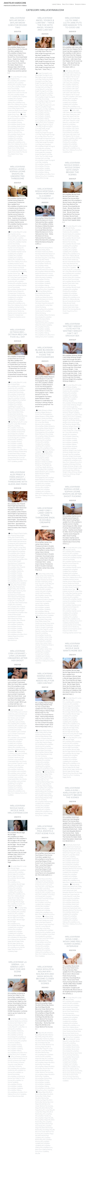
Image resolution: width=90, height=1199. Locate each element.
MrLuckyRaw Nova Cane (71, 1047)
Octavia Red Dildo (17, 412)
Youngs (45, 178)
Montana (48, 303)
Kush (75, 894)
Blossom (48, 464)
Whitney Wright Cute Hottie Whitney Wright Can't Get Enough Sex (72, 468)
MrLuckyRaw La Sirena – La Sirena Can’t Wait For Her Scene (18, 967)
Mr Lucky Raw (15, 77)
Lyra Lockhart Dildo (14, 755)
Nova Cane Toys (68, 1078)
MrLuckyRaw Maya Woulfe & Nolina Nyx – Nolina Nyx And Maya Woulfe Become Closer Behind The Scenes (45, 975)
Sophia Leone (18, 263)
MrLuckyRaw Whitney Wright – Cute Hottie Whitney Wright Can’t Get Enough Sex (72, 330)
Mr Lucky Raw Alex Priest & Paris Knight (17, 602)
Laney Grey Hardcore (46, 576)
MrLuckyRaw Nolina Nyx (43, 1078)
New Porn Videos (68, 4)
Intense (48, 617)
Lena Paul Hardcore (46, 881)
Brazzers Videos (80, 4)
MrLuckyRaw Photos (15, 122)
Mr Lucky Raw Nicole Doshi (72, 271)
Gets (68, 269)
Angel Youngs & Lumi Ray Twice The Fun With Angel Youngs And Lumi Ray (44, 85)
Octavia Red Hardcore (15, 414)
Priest (16, 638)
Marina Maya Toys (47, 782)
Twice (37, 178)
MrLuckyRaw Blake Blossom (44, 426)
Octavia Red (22, 451)
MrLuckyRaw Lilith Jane (70, 87)
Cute (64, 430)
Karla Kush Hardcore (74, 847)
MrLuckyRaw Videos (42, 119)
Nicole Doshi (67, 301)
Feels (71, 1039)
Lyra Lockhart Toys (14, 763)
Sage (64, 777)
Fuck (18, 422)
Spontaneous (12, 640)
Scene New (11, 1096)
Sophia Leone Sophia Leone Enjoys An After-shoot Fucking (72, 585)
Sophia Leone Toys (14, 273)
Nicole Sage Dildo (72, 727)
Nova (76, 1069)
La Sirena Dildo (22, 1019)
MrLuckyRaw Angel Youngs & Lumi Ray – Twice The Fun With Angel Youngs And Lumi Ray (45, 24)
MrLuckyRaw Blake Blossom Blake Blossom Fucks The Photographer (44, 430)
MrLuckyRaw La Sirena (15, 1033)
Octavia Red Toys (16, 459)
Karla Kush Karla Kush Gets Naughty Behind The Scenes (72, 890)
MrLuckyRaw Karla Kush (71, 860)
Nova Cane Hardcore (70, 1073)
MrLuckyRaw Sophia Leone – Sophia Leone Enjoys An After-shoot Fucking (72, 491)
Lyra (15, 753)
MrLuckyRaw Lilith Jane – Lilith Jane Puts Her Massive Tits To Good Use (72, 23)
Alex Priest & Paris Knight (18, 533)
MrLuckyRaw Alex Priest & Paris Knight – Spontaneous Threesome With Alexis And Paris (17, 478)
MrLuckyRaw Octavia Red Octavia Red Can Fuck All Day (16, 396)
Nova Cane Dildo (72, 1029)
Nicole (77, 299)
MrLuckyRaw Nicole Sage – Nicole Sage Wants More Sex (72, 647)
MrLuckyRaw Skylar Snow (16, 124)
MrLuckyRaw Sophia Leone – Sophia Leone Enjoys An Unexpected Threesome (17, 172)
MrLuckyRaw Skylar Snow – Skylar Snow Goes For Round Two (17, 23)
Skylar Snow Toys (13, 114)
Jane (73, 110)
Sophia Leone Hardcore (16, 311)
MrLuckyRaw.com (19, 102)
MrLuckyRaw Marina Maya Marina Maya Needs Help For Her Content (44, 754)
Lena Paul (41, 879)
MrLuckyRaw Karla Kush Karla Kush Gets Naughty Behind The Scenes (72, 866)
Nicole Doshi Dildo (73, 258)
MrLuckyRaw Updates (42, 117)
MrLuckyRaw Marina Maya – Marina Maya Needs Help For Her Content (45, 678)
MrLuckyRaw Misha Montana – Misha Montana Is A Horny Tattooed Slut (45, 194)
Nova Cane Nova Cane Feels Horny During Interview (72, 1033)
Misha (44, 291)
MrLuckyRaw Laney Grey (43, 637)
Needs (37, 813)
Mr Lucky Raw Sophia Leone (17, 277)
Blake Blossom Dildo (42, 416)
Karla (77, 884)
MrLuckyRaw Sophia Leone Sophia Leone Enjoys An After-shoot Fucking (72, 563)
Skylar (16, 146)
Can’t (12, 1056)
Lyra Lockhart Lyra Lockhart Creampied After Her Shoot (17, 716)
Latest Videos (56, 4)
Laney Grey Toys (40, 629)
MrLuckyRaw (12, 81)
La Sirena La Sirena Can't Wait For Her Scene (17, 1023)
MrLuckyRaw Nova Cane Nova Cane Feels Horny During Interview (71, 1011)
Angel (40, 125)
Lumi (40, 140)
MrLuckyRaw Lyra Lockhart (17, 771)
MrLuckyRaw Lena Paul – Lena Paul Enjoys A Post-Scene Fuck (45, 830)
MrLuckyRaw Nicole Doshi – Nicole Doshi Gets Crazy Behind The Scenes (72, 168)
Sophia (16, 307)
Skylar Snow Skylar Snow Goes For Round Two (17, 152)
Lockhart (11, 753)
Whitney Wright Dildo (73, 424)
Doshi (64, 269)
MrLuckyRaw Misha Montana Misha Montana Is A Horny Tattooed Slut (45, 273)
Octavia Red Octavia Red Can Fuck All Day (17, 457)
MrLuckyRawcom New (15, 937)
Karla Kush (68, 845)
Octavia (15, 451)
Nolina (49, 1149)
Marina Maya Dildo (45, 774)
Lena (51, 916)
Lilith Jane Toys (71, 79)
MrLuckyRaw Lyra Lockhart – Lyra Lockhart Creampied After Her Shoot (17, 656)
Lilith (77, 110)
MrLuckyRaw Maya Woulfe (44, 1118)
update (20, 461)
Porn (21, 104)
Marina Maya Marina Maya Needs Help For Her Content (43, 736)
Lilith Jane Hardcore (73, 73)
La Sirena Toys (17, 1025)
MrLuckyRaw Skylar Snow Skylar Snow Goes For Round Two (17, 92)
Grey (39, 617)
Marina (46, 772)
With (41, 178)
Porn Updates (49, 122)
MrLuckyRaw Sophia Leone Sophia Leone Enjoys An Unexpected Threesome (17, 248)
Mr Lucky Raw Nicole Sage (16, 910)
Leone (15, 275)
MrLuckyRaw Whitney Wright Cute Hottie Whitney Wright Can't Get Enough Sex (72, 405)
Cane (67, 1039)
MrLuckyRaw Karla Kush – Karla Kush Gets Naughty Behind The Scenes (72, 793)
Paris (14, 636)
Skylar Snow (18, 106)
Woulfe (37, 1153)
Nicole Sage (67, 767)
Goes (24, 114)
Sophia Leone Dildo (14, 265)
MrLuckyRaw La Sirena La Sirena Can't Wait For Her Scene (17, 1039)
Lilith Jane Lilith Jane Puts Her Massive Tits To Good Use (71, 77)
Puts (70, 152)
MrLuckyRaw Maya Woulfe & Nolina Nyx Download (44, 1124)
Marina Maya (42, 730)
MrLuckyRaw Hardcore (15, 120)
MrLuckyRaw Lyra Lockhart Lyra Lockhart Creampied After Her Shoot (17, 733)
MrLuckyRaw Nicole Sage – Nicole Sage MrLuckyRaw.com (18, 809)
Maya (37, 784)
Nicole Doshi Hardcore (70, 259)
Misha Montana (43, 248)
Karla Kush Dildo (75, 886)
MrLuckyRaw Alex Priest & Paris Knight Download (16, 557)
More (40, 1110)
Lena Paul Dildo (48, 918)
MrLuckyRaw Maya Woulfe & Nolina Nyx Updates (44, 1135)
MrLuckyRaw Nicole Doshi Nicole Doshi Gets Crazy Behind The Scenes (71, 240)
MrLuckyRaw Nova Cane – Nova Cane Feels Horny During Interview (72, 941)
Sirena (18, 1096)
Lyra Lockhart (14, 710)
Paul (48, 954)
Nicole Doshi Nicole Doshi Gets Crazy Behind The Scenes (71, 263)
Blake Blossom (43, 410)
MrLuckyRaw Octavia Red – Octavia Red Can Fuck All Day (17, 333)
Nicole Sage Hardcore (70, 730)
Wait (22, 1096)
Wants (69, 777)
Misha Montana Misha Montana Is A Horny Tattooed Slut (45, 253)
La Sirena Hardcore (14, 1021)
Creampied (21, 751)
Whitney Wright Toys (69, 428)
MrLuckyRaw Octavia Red (16, 430)
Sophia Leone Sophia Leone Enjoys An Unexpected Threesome (17, 269)
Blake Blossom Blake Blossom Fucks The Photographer (43, 412)
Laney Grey (41, 574)
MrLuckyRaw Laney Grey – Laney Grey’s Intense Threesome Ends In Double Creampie (45, 515)
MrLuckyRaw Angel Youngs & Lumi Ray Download (43, 150)
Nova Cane (66, 1071)
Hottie (69, 430)
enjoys (10, 275)
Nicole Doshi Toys (74, 265)
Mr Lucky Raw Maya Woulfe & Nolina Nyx (45, 1112)
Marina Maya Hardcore (43, 776)
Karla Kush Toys (68, 853)
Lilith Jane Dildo (75, 112)
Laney (37, 619)
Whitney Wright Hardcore (71, 426)
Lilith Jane (68, 71)
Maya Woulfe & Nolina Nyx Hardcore (43, 1098)
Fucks (37, 466)
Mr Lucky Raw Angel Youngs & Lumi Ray (44, 142)
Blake (46, 452)
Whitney (72, 464)
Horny (40, 291)
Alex (11, 585)
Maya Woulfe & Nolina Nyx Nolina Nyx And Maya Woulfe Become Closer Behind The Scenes (44, 1042)
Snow (9, 156)
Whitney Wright (68, 419)
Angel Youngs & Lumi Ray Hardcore (42, 130)
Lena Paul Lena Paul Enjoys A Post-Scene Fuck (44, 922)
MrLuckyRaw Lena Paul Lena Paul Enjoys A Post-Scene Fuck (44, 898)
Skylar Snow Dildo (14, 148)
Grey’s (43, 617)
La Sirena (13, 1019)
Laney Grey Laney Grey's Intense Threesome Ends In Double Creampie (44, 579)
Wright (68, 476)
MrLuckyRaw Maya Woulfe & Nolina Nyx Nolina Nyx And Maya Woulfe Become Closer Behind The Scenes (45, 1129)
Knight (10, 600)
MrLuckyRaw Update (42, 115)
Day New (13, 422)
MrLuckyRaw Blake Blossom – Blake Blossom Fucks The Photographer (44, 352)
